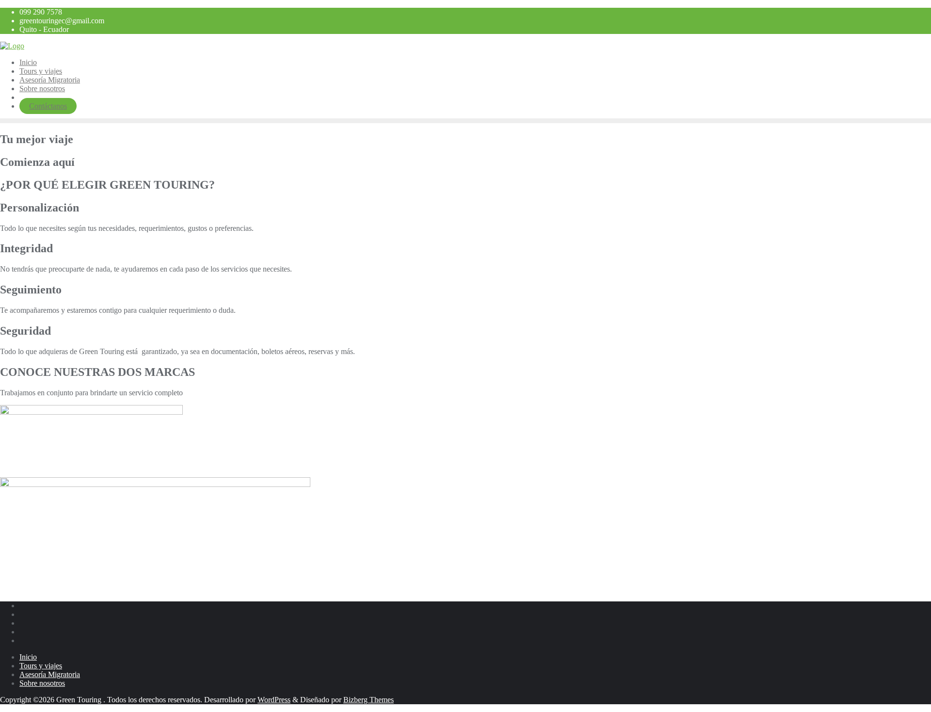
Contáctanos (48, 106)
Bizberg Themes (368, 700)
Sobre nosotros (42, 683)
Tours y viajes (40, 666)
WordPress (273, 700)
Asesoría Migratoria (49, 674)
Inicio (28, 657)
